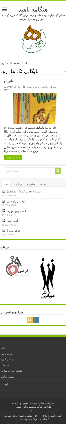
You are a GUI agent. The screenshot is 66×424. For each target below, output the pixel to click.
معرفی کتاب (49, 86)
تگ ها (42, 183)
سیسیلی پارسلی (16, 201)
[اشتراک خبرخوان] (65, 70)
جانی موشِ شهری (17, 211)
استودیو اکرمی (20, 402)
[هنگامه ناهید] (33, 38)
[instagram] (36, 320)
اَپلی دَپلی (12, 220)
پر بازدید (18, 183)
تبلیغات (5, 365)
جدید (6, 183)
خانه (26, 63)
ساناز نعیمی (21, 406)
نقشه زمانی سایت (11, 370)
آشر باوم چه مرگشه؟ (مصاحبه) (24, 191)
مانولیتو (9, 81)
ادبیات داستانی (33, 86)
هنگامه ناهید (33, 9)
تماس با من (7, 359)
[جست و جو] (58, 171)
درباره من (6, 353)
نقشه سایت (7, 376)
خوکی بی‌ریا (14, 230)
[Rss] (30, 320)
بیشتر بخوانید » (13, 157)
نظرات (31, 183)
